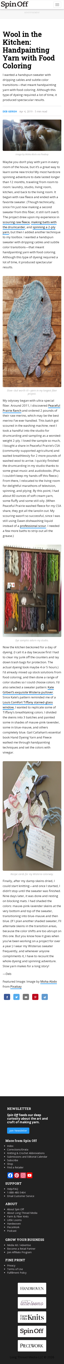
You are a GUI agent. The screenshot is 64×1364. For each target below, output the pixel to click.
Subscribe (12, 1160)
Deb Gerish (10, 111)
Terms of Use (15, 1269)
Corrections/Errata (17, 1149)
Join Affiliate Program (19, 1252)
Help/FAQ (12, 1189)
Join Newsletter (18, 1130)
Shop (10, 1164)
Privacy (11, 1265)
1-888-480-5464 (16, 1192)
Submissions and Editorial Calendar (27, 1156)
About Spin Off (15, 1209)
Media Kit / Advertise (19, 1245)
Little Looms (14, 1220)
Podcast (12, 1230)
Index (10, 1146)
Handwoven (14, 1223)
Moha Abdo (48, 981)
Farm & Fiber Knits (18, 1216)
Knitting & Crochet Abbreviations (26, 1153)
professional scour (33, 526)
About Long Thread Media (22, 1213)
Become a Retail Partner (21, 1248)
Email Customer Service (20, 1196)
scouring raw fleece (16, 222)
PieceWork (13, 1227)
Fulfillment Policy (16, 1272)
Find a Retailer (15, 1167)
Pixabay (16, 986)
